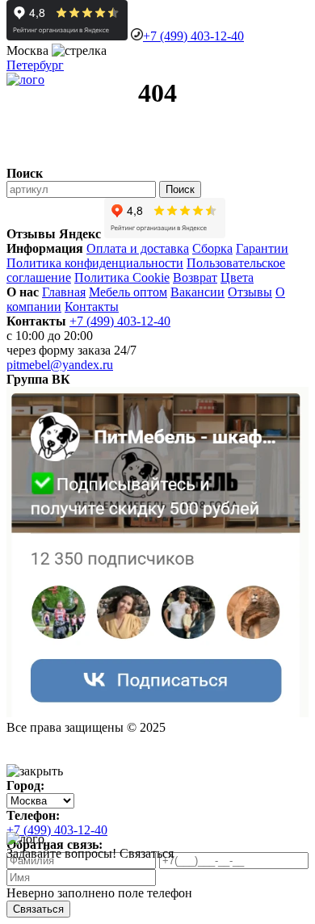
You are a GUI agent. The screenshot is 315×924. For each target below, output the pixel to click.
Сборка (212, 248)
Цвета (237, 277)
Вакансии (197, 292)
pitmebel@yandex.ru (59, 365)
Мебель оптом (128, 292)
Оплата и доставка (137, 248)
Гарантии (262, 248)
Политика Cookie (122, 277)
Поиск (180, 189)
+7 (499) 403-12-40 (193, 36)
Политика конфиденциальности (94, 263)
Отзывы (250, 292)
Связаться (38, 909)
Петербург (35, 65)
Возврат (195, 277)
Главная (64, 292)
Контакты (92, 306)
